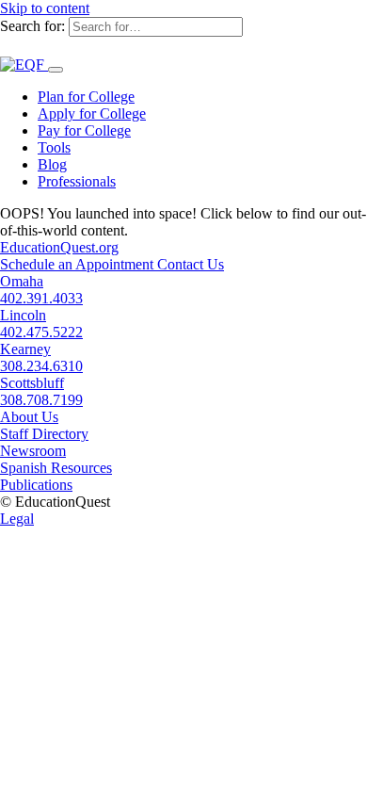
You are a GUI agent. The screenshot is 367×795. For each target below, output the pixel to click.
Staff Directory (44, 434)
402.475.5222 (41, 332)
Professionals (77, 181)
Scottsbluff (32, 383)
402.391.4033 (41, 298)
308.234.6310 (41, 366)
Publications (36, 485)
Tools (54, 147)
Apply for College (92, 113)
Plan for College (86, 97)
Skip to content (44, 8)
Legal (17, 519)
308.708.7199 (41, 400)
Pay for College (84, 130)
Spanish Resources (56, 468)
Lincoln (23, 315)
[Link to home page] (24, 65)
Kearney (25, 349)
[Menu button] (55, 70)
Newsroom (33, 451)
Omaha (21, 281)
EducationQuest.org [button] (59, 247)
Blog (52, 164)
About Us (29, 417)
